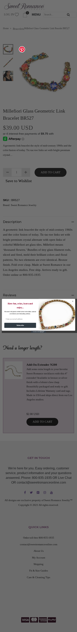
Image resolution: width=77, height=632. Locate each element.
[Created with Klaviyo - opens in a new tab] (38, 332)
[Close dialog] (72, 301)
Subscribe (20, 325)
